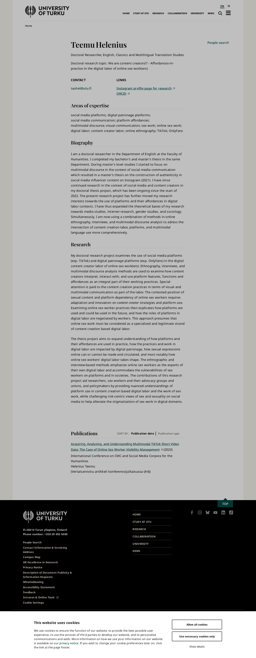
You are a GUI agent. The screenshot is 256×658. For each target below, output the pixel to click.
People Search (32, 542)
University (197, 13)
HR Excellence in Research (40, 562)
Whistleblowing (33, 582)
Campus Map (31, 557)
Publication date (142, 433)
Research (158, 13)
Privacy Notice (32, 567)
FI (229, 6)
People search (218, 42)
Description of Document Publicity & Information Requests (47, 575)
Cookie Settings (33, 602)
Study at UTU (141, 13)
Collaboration (177, 13)
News (211, 13)
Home (126, 13)
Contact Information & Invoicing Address (45, 550)
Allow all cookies (197, 624)
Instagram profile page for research (144, 88)
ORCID (121, 93)
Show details (197, 646)
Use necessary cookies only (197, 636)
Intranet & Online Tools (39, 597)
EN (222, 6)
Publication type (168, 433)
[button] (228, 13)
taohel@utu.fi (81, 88)
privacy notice (68, 643)
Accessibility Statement (39, 587)
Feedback (29, 592)
